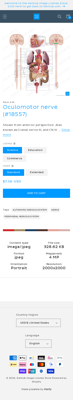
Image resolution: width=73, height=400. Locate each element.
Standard (13, 172)
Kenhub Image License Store (34, 378)
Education (35, 150)
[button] (5, 16)
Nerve (55, 210)
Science (12, 150)
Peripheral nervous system (21, 216)
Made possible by (36, 389)
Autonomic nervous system (30, 210)
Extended (37, 172)
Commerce (14, 158)
